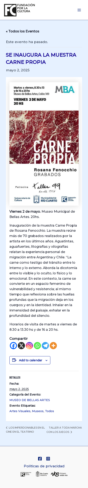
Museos (38, 411)
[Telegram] (45, 345)
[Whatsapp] (37, 345)
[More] (53, 345)
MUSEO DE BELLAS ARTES (29, 400)
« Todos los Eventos (22, 31)
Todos (49, 411)
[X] (21, 345)
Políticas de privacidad (44, 466)
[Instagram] (29, 345)
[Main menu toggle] (79, 10)
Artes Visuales (19, 411)
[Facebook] (13, 345)
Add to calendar (30, 360)
